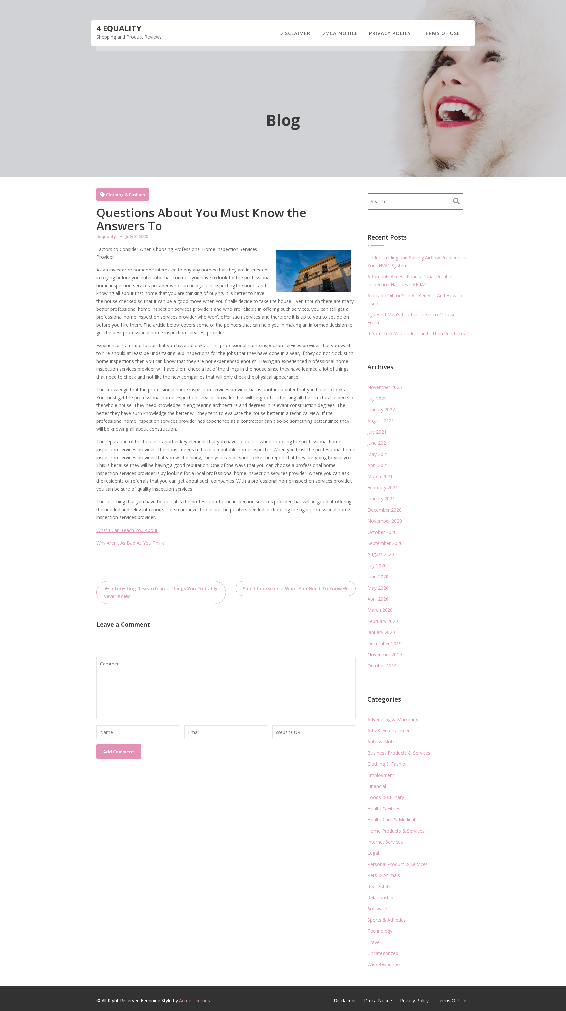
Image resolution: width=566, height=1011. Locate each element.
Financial (377, 786)
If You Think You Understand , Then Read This (416, 333)
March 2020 (380, 610)
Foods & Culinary (386, 797)
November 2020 (385, 521)
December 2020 (385, 510)
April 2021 (378, 465)
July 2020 (377, 565)
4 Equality (118, 28)
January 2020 (381, 632)
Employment (381, 775)
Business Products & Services (399, 753)
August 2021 (381, 421)
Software (377, 909)
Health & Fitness (385, 808)
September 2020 (385, 543)
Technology (380, 931)
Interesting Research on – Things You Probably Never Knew (160, 592)
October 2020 (382, 532)
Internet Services (385, 842)
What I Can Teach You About (127, 530)
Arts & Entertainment (390, 730)
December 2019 (385, 643)
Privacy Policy (390, 33)
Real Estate (379, 886)
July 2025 (377, 398)
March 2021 (380, 476)
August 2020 (381, 554)
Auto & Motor (382, 742)
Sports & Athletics (387, 920)
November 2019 (385, 654)
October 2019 (382, 666)
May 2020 (378, 588)
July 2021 (377, 432)
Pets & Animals (384, 875)
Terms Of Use (441, 33)
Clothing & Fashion (125, 195)
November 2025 (385, 387)
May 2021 (378, 454)
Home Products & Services (396, 831)
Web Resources (384, 964)
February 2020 (383, 621)
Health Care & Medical (391, 819)
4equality (106, 236)
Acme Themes (194, 1000)
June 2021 (378, 443)
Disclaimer (294, 33)
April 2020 (378, 599)
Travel (374, 942)
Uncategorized (383, 953)
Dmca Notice (339, 33)
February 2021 (383, 487)
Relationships (382, 897)
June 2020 (378, 576)
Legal (373, 853)
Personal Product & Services (398, 864)
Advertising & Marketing (393, 719)
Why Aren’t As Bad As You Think (130, 543)
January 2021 (381, 499)
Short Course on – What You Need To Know (292, 588)
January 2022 (381, 409)
